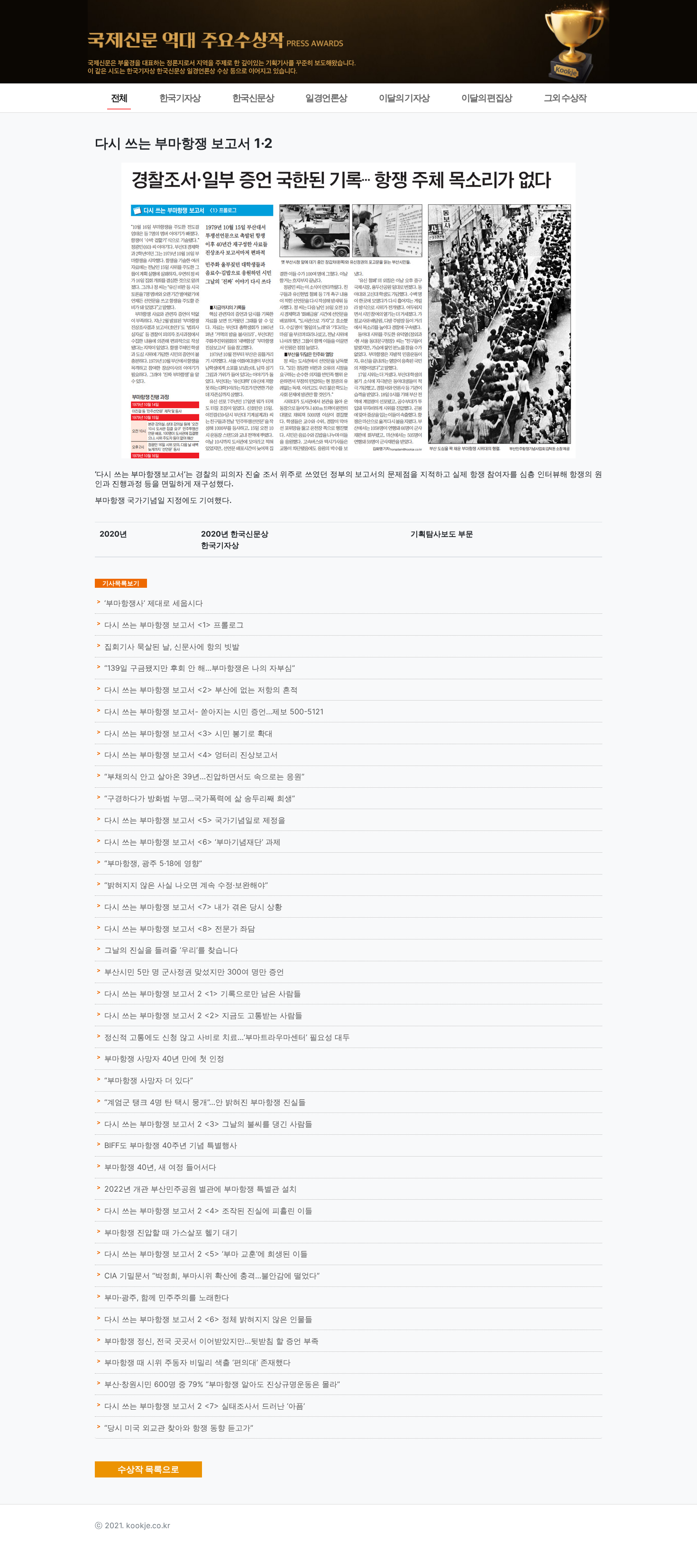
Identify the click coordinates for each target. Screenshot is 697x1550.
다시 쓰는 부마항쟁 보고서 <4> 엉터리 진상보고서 (191, 754)
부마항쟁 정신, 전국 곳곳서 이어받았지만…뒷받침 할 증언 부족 (211, 1341)
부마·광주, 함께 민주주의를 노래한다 (166, 1297)
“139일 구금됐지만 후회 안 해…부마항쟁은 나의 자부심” (199, 668)
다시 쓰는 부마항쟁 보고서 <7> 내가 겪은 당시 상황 (193, 907)
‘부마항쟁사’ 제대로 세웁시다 (153, 603)
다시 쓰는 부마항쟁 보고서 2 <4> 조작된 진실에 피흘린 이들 (208, 1210)
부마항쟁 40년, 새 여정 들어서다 (160, 1167)
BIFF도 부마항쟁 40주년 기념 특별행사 (170, 1145)
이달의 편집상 (486, 97)
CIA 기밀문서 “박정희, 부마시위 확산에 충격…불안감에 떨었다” (212, 1275)
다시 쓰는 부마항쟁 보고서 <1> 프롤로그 (174, 624)
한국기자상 (180, 97)
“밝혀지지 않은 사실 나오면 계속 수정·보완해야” (186, 885)
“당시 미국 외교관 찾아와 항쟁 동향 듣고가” (178, 1427)
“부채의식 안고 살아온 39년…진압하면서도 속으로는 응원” (204, 776)
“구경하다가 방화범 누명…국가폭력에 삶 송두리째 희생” (199, 798)
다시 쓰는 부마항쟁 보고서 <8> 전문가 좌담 (179, 928)
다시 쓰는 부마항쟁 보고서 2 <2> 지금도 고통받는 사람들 (203, 1015)
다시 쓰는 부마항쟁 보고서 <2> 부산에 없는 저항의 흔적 (201, 689)
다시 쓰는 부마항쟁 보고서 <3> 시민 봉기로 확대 (188, 733)
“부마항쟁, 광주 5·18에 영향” (153, 863)
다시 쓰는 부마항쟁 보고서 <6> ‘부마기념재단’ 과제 (192, 842)
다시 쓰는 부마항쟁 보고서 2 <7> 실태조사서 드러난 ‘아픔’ (204, 1406)
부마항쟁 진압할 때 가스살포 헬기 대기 (171, 1232)
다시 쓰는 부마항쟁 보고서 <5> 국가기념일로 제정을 (194, 820)
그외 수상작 (565, 97)
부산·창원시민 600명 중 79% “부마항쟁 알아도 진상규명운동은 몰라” (222, 1384)
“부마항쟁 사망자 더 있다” (148, 1080)
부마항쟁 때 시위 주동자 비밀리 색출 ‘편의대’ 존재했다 (197, 1362)
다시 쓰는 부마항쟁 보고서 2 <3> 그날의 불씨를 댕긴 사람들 (208, 1124)
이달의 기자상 (404, 97)
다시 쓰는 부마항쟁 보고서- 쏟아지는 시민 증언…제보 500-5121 (213, 711)
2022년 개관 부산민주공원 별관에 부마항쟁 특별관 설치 (200, 1189)
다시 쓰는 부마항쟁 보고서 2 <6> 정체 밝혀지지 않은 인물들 (208, 1319)
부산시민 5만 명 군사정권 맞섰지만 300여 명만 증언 (194, 971)
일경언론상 (326, 97)
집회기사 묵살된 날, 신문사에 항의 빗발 (171, 646)
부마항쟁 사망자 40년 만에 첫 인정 (164, 1058)
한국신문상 (253, 97)
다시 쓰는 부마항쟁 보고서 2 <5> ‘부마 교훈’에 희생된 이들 (206, 1253)
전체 (119, 97)
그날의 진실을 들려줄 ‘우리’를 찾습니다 (171, 950)
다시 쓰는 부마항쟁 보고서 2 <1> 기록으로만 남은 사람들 (202, 993)
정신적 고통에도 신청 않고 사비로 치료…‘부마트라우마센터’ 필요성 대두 (227, 1037)
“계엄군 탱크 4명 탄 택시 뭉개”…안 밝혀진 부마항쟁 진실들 (205, 1102)
